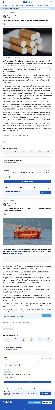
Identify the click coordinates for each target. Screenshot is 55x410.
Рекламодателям (47, 402)
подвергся (15, 305)
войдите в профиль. (43, 166)
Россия (10, 329)
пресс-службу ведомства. (14, 253)
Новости (12, 5)
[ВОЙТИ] (51, 2)
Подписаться (46, 315)
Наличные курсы (29, 5)
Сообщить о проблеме (34, 402)
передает (14, 65)
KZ (48, 2)
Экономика (36, 5)
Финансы (5, 5)
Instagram (46, 192)
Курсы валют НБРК (20, 5)
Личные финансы (44, 5)
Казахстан (6, 329)
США (5, 141)
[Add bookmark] (48, 188)
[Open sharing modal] (34, 188)
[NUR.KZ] (27, 2)
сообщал (36, 309)
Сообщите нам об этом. (24, 135)
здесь (29, 69)
